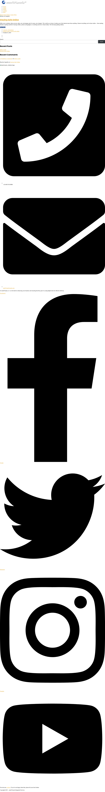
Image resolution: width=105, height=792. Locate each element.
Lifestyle (5, 30)
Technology (11, 30)
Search (1, 39)
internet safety (6, 31)
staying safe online (14, 31)
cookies (8, 787)
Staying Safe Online (5, 51)
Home (4, 6)
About (4, 8)
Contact (5, 10)
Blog (4, 12)
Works (4, 9)
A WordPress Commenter (6, 58)
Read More (2, 27)
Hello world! (3, 49)
